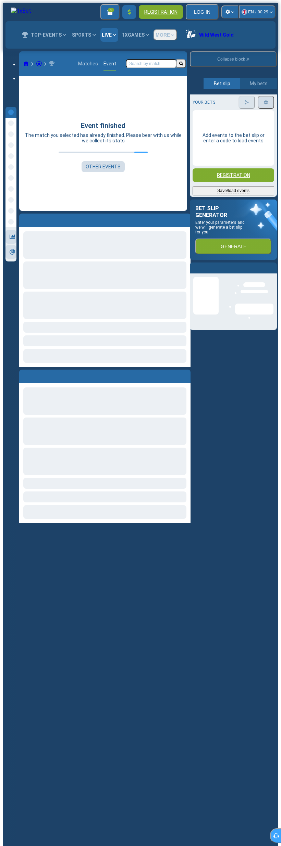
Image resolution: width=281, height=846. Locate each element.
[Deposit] (129, 12)
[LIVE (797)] (26, 63)
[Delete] (184, 375)
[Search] (181, 63)
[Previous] (24, 375)
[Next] (40, 375)
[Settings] (230, 11)
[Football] (39, 63)
